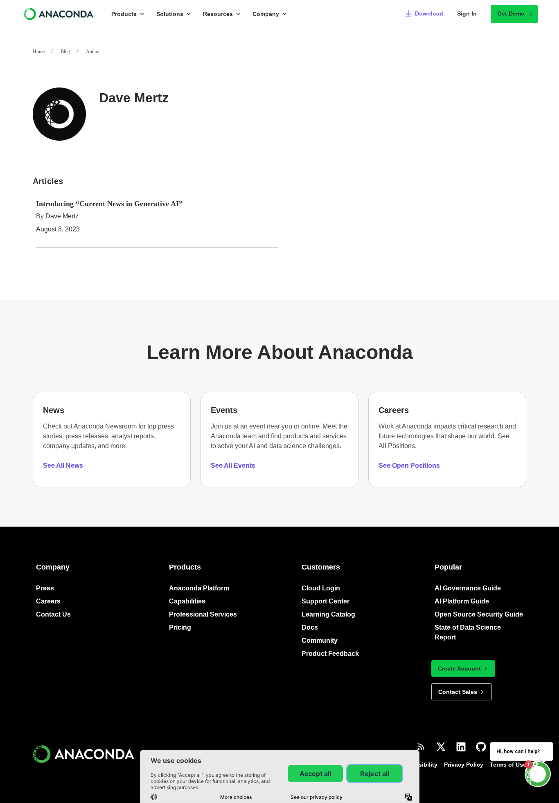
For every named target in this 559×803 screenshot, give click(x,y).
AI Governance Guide (468, 588)
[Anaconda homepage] (59, 14)
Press (45, 588)
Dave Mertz (62, 216)
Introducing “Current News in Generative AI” (109, 204)
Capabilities (187, 601)
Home (39, 51)
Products (124, 14)
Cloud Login (321, 588)
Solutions (169, 14)
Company (265, 14)
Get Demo (511, 13)
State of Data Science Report (468, 632)
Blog (65, 51)
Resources (218, 14)
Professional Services (203, 614)
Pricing (180, 627)
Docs (310, 627)
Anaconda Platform (199, 588)
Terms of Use (508, 764)
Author (93, 51)
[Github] (481, 747)
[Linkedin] (461, 747)
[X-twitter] (441, 747)
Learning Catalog (328, 614)
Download (429, 13)
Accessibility (419, 764)
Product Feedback (330, 653)
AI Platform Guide (462, 601)
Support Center (325, 601)
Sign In (467, 13)
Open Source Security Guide (479, 614)
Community (320, 640)
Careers (48, 601)
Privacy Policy (463, 764)
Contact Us (53, 614)
